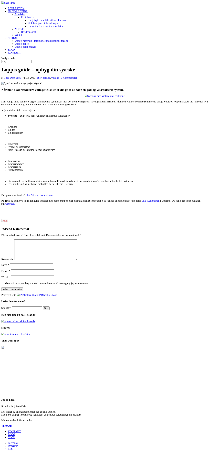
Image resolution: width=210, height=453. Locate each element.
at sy (39, 77)
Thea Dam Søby (12, 77)
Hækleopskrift (28, 32)
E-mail (5, 271)
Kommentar (7, 259)
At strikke (19, 14)
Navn (5, 265)
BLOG (11, 434)
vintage (55, 77)
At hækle (19, 29)
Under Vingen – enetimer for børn (45, 26)
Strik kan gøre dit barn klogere (43, 23)
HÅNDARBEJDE (18, 11)
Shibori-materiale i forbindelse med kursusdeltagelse (41, 40)
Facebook (9, 203)
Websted (5, 277)
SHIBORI (13, 37)
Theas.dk (6, 425)
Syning (18, 34)
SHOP (11, 49)
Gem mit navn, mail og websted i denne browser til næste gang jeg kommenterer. (47, 283)
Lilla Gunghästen (151, 200)
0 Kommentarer (69, 77)
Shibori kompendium (25, 46)
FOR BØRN (27, 17)
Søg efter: (6, 308)
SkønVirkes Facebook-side (40, 195)
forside (46, 77)
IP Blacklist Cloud (47, 295)
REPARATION (16, 8)
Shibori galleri (21, 43)
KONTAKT (14, 52)
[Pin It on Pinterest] (4, 220)
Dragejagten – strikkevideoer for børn (47, 20)
